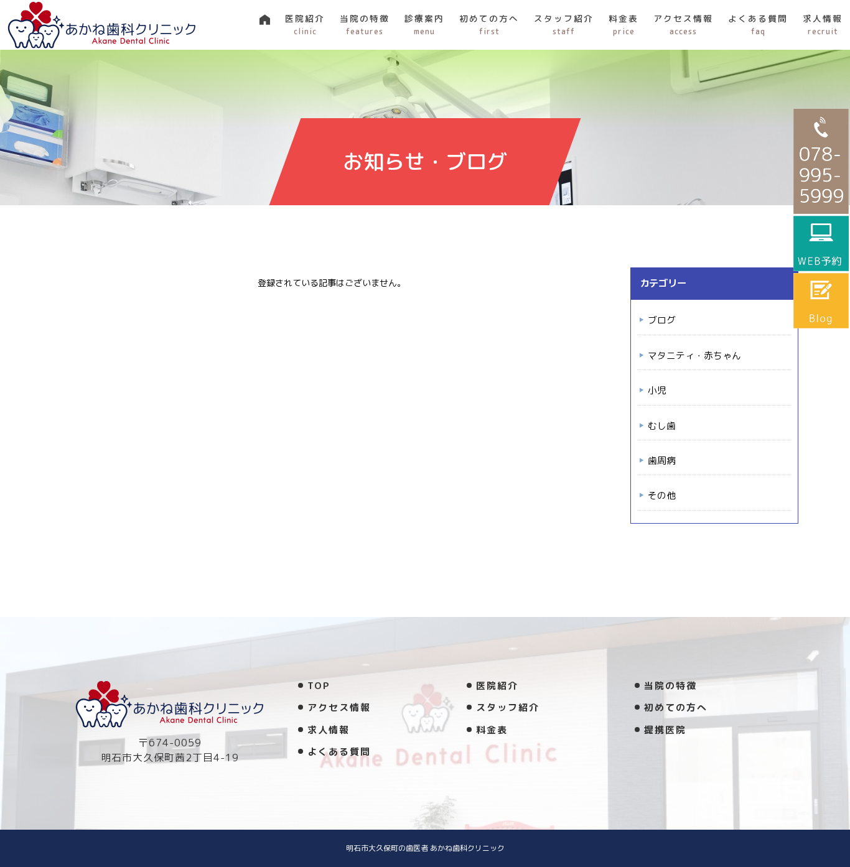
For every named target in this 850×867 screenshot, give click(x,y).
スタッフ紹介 (564, 24)
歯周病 (662, 460)
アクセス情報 (683, 24)
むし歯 (662, 425)
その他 (662, 495)
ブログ (662, 320)
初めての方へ (489, 24)
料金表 (623, 24)
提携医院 (665, 729)
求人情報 (823, 24)
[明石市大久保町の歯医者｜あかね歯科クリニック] (102, 25)
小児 (657, 390)
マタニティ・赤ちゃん (694, 355)
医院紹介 (305, 24)
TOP (318, 685)
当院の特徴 (365, 24)
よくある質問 (758, 24)
